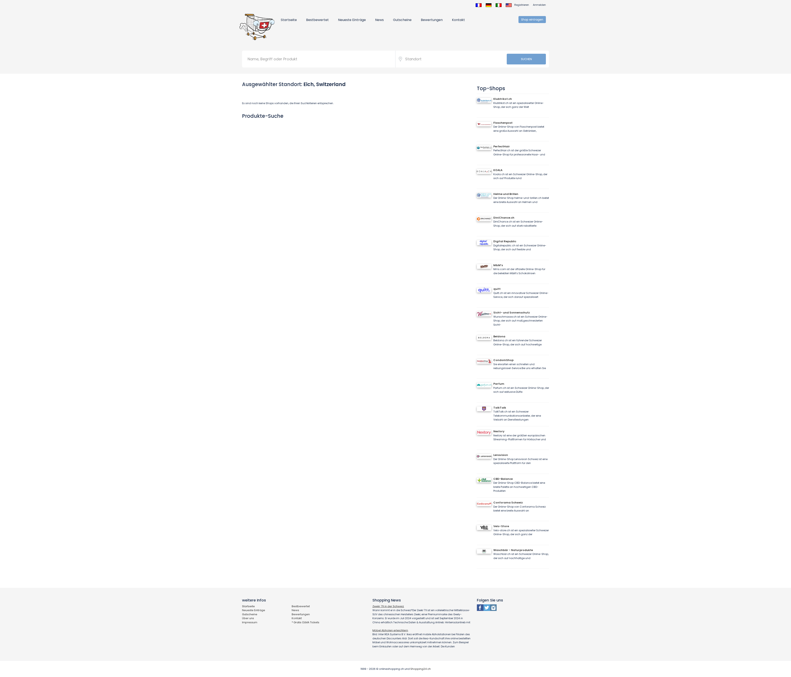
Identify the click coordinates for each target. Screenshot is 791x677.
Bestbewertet (317, 19)
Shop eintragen (532, 19)
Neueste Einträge (352, 19)
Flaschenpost (503, 123)
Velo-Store (501, 526)
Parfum (498, 384)
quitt (497, 289)
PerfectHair (501, 146)
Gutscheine (402, 19)
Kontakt (458, 19)
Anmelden (539, 5)
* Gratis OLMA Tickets (305, 622)
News (379, 19)
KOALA (497, 170)
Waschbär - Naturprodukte (513, 550)
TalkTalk (499, 408)
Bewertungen (432, 19)
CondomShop (503, 360)
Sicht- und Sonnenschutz (511, 313)
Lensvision (500, 455)
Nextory (498, 431)
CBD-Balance (503, 479)
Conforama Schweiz (508, 503)
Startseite (289, 19)
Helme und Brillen (505, 194)
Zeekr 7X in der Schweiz (388, 606)
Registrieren (521, 5)
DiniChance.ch (503, 218)
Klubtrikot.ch (502, 99)
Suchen (526, 59)
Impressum (249, 622)
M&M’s (498, 265)
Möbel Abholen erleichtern (390, 630)
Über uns (248, 618)
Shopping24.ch (420, 669)
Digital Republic (504, 241)
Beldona (499, 336)
